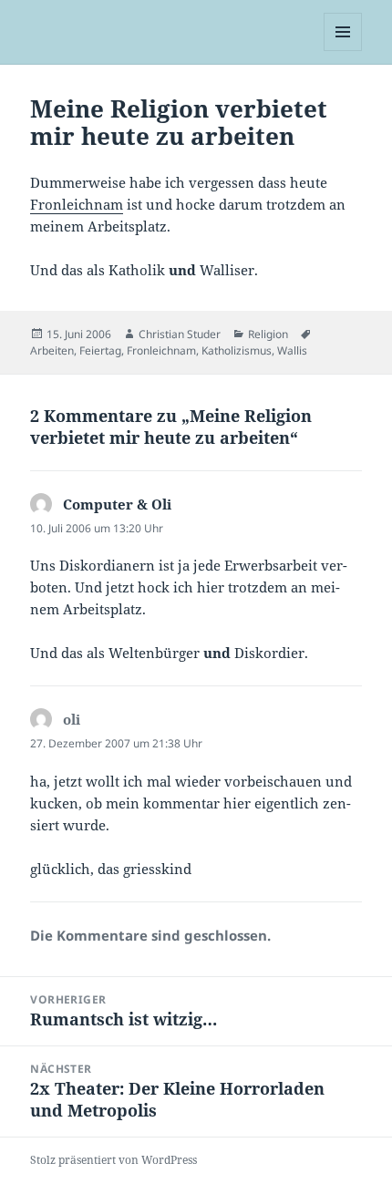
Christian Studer (180, 334)
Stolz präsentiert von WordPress (113, 1160)
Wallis (292, 350)
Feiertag (100, 350)
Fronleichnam (76, 204)
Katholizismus (236, 350)
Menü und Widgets (343, 50)
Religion (268, 334)
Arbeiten (52, 350)
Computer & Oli (117, 504)
